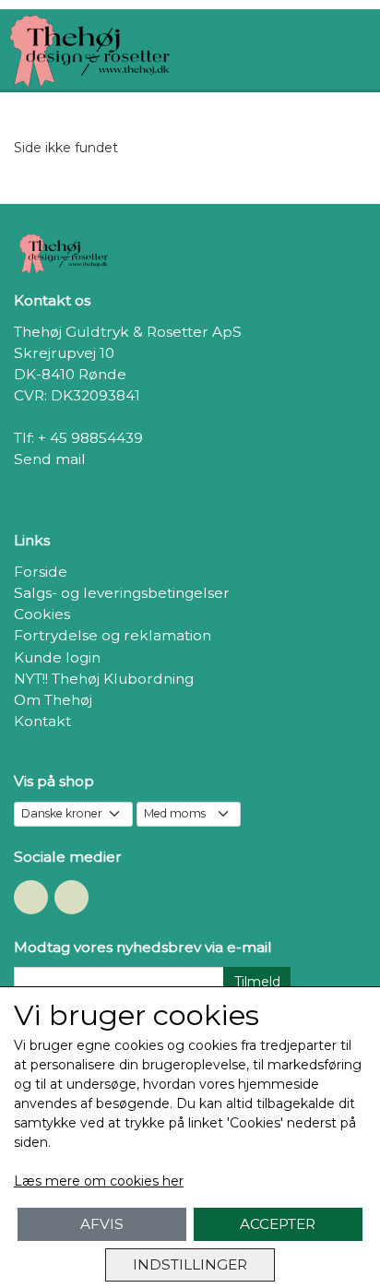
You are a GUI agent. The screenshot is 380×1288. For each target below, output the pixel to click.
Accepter (277, 1224)
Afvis (102, 1224)
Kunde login (57, 657)
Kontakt (42, 721)
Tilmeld (257, 981)
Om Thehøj (53, 700)
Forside (40, 571)
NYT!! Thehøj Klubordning (104, 678)
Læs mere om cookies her (99, 1181)
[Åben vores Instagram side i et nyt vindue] (71, 897)
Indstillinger (190, 1264)
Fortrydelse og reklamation (112, 635)
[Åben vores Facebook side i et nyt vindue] (31, 897)
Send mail (50, 459)
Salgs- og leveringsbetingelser (122, 593)
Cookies (42, 614)
